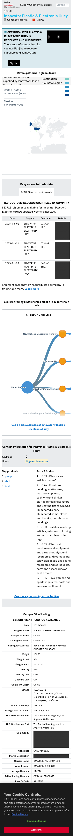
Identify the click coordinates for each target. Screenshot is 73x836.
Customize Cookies (36, 821)
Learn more (32, 289)
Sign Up (14, 63)
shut (8, 481)
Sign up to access (37, 461)
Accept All (36, 830)
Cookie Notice (20, 814)
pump (8, 476)
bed (7, 486)
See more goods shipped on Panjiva (36, 596)
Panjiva (12, 4)
